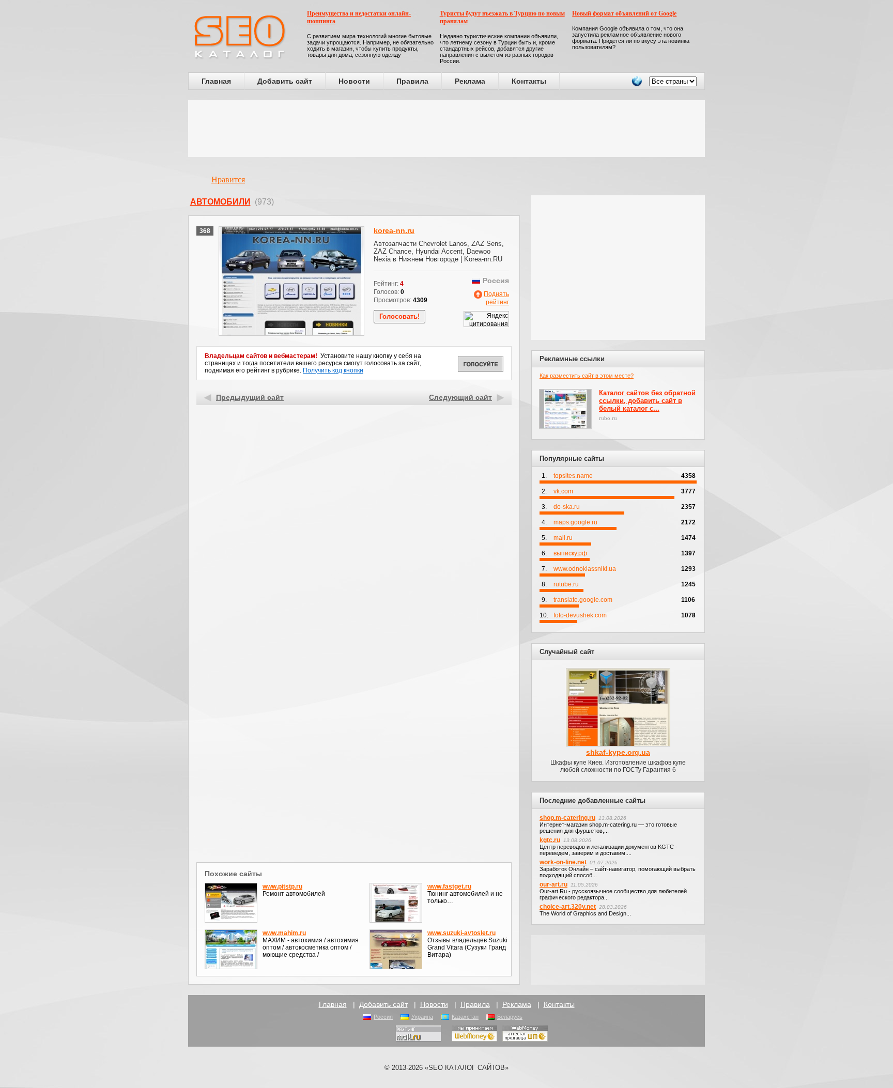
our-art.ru (553, 884)
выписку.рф (570, 553)
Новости (354, 81)
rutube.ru (566, 584)
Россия (383, 1017)
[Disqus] (354, 725)
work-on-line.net (563, 862)
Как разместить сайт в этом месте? (587, 375)
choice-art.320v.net (568, 906)
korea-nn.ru (394, 230)
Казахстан (465, 1017)
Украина (422, 1017)
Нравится (228, 179)
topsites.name (573, 475)
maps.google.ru (575, 522)
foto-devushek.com (580, 615)
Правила (412, 81)
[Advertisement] (446, 128)
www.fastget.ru (449, 886)
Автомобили (220, 201)
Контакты (529, 81)
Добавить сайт (284, 81)
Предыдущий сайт (250, 397)
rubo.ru (608, 418)
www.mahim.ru (284, 933)
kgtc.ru (550, 840)
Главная (216, 81)
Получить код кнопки (333, 370)
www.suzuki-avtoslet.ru (461, 933)
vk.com (563, 491)
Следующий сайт (460, 397)
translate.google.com (582, 599)
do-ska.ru (566, 506)
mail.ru (563, 537)
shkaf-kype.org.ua (618, 752)
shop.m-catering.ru (567, 817)
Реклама (470, 81)
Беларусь (509, 1017)
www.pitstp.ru (282, 886)
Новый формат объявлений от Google (624, 13)
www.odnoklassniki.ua (584, 568)
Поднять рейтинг (496, 298)
